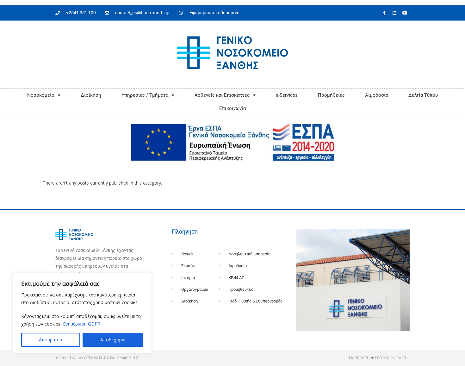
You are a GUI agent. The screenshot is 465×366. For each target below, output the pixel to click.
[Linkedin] (394, 13)
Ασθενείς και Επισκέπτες (222, 95)
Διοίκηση (91, 95)
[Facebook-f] (384, 13)
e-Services (287, 95)
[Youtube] (404, 13)
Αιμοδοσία (376, 95)
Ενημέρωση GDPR (81, 324)
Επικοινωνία (232, 108)
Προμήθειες (331, 95)
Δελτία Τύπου (423, 95)
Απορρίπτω (50, 340)
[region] (82, 313)
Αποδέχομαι (113, 340)
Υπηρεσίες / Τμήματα (144, 95)
